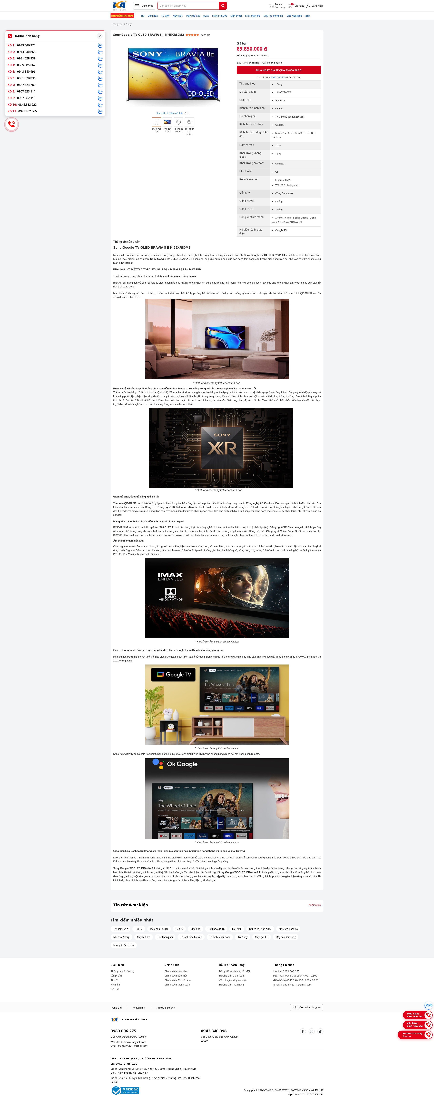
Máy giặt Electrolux (123, 945)
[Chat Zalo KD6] (100, 78)
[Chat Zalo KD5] (100, 71)
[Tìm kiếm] (223, 6)
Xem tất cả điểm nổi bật (169, 113)
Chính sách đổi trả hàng (178, 980)
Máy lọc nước (219, 15)
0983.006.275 (278, 77)
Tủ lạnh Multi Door (219, 937)
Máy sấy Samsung (286, 937)
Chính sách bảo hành (176, 971)
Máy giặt (178, 15)
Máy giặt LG (261, 937)
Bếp (307, 15)
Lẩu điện (237, 928)
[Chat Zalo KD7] (100, 84)
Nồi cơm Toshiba (288, 928)
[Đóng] (100, 36)
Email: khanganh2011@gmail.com (292, 984)
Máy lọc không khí (273, 15)
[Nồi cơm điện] (122, 16)
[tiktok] (320, 1031)
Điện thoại (236, 15)
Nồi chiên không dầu (260, 928)
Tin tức (115, 980)
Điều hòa (153, 15)
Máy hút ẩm (143, 937)
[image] (173, 76)
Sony (129, 24)
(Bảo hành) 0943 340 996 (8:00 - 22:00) (296, 980)
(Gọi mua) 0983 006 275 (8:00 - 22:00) (295, 975)
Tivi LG (139, 928)
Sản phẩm (116, 975)
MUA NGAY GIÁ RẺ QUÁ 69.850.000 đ (278, 70)
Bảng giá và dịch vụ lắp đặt (234, 971)
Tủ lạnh (165, 15)
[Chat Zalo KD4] (100, 65)
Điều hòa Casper (159, 928)
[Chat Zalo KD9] (100, 98)
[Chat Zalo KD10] (100, 104)
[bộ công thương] (125, 1090)
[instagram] (312, 1031)
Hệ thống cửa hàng (305, 1007)
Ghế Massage (294, 15)
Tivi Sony (243, 937)
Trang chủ (117, 24)
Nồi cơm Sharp (121, 937)
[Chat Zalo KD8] (100, 91)
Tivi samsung (120, 928)
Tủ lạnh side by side (191, 937)
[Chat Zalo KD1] (100, 45)
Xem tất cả (315, 905)
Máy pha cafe (252, 15)
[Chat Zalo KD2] (100, 51)
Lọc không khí (165, 937)
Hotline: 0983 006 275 (286, 971)
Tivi (142, 15)
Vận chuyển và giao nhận (233, 980)
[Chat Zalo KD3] (100, 58)
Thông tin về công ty (122, 971)
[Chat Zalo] (429, 1005)
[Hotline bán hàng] (11, 124)
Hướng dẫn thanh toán (232, 975)
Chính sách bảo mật (176, 975)
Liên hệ (115, 989)
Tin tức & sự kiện (165, 1007)
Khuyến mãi (139, 1007)
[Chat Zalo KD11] (100, 111)
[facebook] (303, 1031)
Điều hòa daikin (216, 928)
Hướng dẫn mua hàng (231, 984)
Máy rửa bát (193, 15)
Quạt (206, 15)
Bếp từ (179, 928)
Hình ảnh (116, 984)
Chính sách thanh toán (177, 984)
